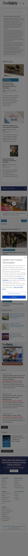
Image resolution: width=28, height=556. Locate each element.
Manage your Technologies (14, 293)
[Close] (25, 257)
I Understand (14, 297)
